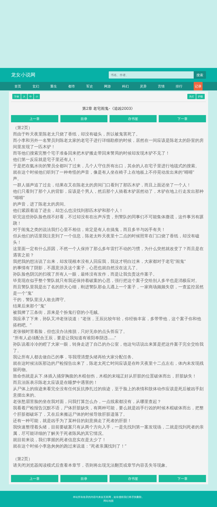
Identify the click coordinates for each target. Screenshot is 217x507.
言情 (161, 86)
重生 (53, 86)
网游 (107, 86)
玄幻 (35, 86)
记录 (198, 86)
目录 (84, 119)
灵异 (143, 86)
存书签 (133, 119)
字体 (16, 96)
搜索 (199, 75)
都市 (71, 86)
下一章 (182, 119)
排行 (179, 86)
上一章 (34, 119)
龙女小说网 (23, 75)
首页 (17, 86)
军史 (89, 86)
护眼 (200, 96)
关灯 (191, 96)
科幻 (125, 86)
